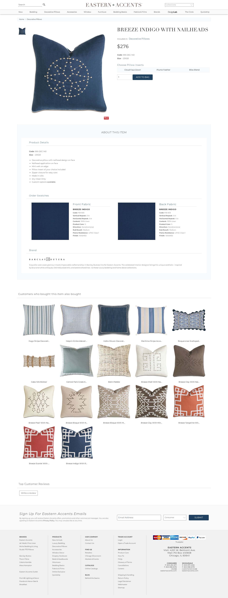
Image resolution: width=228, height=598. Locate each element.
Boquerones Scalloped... (189, 341)
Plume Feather (163, 70)
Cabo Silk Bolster (39, 382)
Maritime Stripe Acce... (151, 341)
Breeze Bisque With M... (114, 423)
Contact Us (89, 543)
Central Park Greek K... (76, 382)
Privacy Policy (48, 521)
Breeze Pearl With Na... (39, 423)
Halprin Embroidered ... (76, 341)
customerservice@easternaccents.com (190, 570)
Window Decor (58, 553)
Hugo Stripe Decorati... (39, 341)
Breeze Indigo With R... (76, 463)
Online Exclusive (58, 572)
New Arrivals (57, 540)
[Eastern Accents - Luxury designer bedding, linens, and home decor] (114, 5)
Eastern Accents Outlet (28, 572)
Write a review (28, 493)
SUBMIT (198, 517)
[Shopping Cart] (209, 5)
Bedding (33, 12)
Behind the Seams (92, 578)
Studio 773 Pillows (26, 550)
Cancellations (123, 565)
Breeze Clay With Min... (151, 423)
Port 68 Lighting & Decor (29, 578)
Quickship (205, 12)
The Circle (189, 12)
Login (120, 540)
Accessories (72, 12)
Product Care (123, 553)
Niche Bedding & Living (28, 546)
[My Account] (207, 5)
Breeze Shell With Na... (151, 382)
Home (21, 19)
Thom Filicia (24, 559)
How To (121, 556)
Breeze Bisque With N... (76, 423)
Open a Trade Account (127, 543)
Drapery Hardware (59, 556)
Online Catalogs (91, 569)
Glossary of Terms (125, 562)
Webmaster (122, 584)
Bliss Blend (194, 70)
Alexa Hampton (25, 565)
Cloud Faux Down (132, 70)
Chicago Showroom (93, 556)
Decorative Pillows (52, 12)
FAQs (120, 559)
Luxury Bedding (58, 543)
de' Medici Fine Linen (27, 543)
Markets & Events (92, 559)
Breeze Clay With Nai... (189, 382)
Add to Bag (142, 77)
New (21, 12)
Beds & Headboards (60, 559)
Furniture (102, 12)
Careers (121, 569)
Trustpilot (179, 542)
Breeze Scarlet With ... (39, 463)
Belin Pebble (114, 382)
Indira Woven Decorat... (114, 341)
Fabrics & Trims (140, 12)
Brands (157, 12)
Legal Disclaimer (124, 581)
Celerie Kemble (25, 562)
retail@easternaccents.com (168, 570)
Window (87, 12)
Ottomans (56, 562)
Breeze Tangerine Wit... (189, 423)
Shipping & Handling (126, 575)
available (51, 182)
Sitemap (121, 588)
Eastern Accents (25, 540)
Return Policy (123, 578)
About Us (89, 540)
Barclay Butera (25, 556)
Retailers (88, 553)
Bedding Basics (120, 12)
